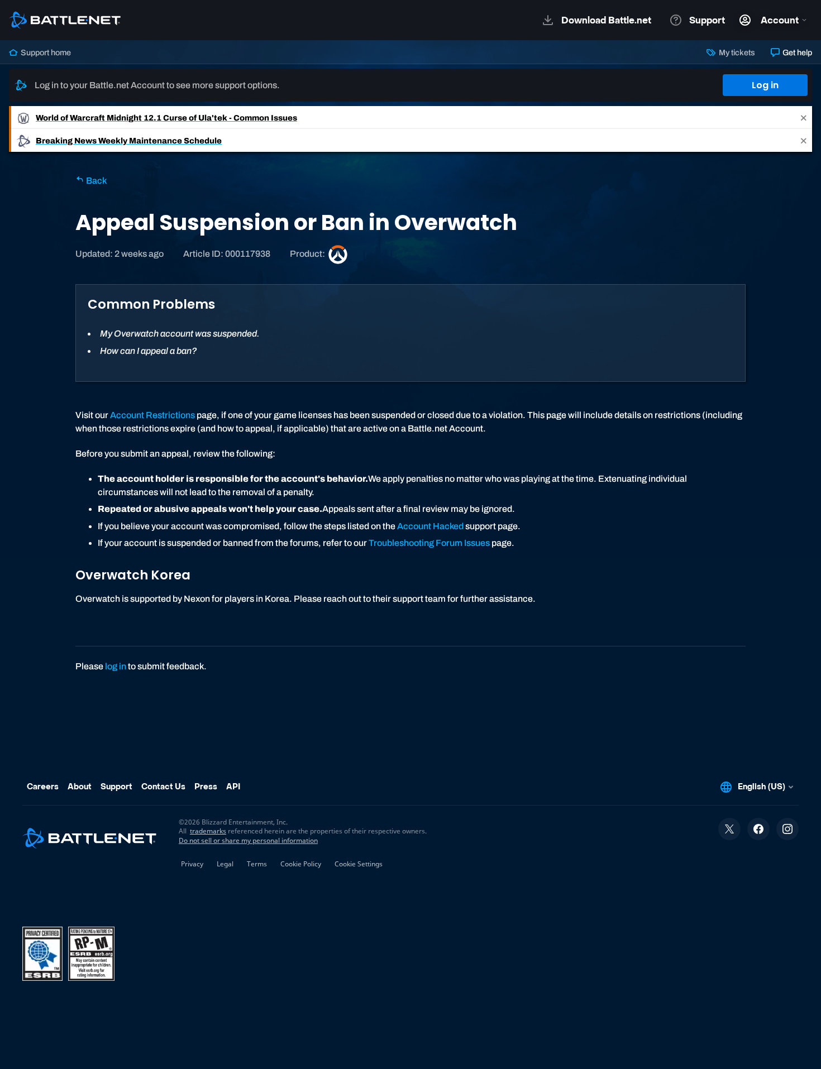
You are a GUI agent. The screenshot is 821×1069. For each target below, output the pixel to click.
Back (95, 180)
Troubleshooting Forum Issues (429, 543)
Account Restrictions (152, 415)
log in (115, 666)
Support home (45, 52)
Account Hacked (430, 526)
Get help (796, 52)
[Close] (803, 117)
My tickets (736, 52)
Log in (765, 85)
